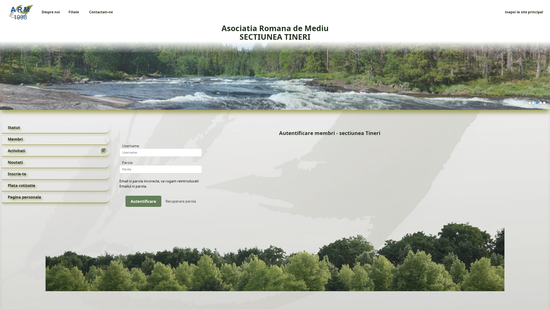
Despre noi (51, 12)
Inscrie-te (17, 173)
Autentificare (143, 201)
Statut (14, 127)
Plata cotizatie (21, 185)
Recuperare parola (181, 201)
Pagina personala (24, 197)
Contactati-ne (101, 12)
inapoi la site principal (524, 12)
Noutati (15, 162)
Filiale (74, 12)
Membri (15, 139)
